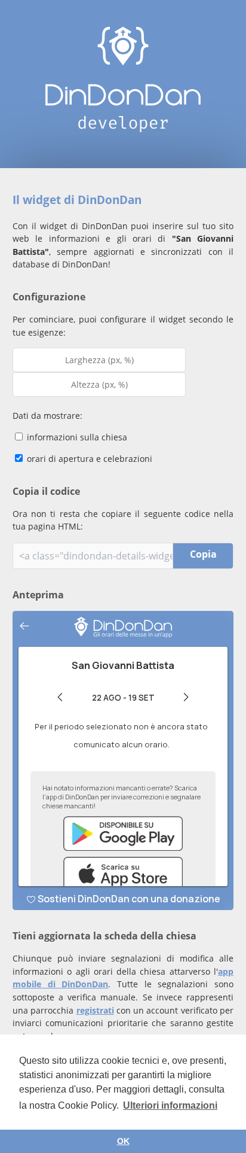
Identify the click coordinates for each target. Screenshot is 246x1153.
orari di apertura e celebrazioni (88, 458)
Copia (203, 554)
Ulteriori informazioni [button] (170, 1105)
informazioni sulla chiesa (75, 437)
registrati (95, 1010)
